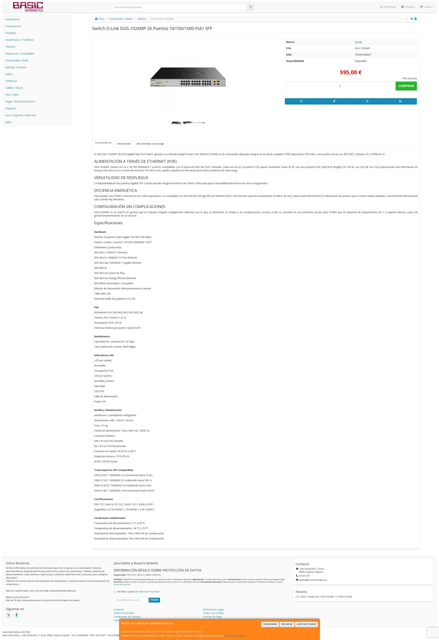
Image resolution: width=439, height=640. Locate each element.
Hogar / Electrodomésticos (20, 101)
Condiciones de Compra (127, 616)
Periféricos (11, 81)
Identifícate (389, 6)
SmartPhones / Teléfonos (19, 39)
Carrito (427, 6)
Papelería (10, 108)
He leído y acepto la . (138, 591)
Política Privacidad (124, 613)
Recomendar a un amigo (150, 143)
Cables (9, 74)
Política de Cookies (234, 635)
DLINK (358, 42)
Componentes (13, 26)
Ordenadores (12, 19)
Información (124, 143)
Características (103, 142)
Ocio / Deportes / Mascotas (20, 115)
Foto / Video (12, 94)
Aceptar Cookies (306, 624)
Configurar (270, 624)
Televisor (10, 46)
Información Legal (213, 609)
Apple (8, 122)
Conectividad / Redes (17, 60)
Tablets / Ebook (14, 87)
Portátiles (10, 33)
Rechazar (286, 624)
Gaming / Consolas (15, 67)
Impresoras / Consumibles (19, 53)
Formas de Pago (212, 616)
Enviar (154, 599)
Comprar (406, 86)
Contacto (409, 6)
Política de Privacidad (122, 584)
